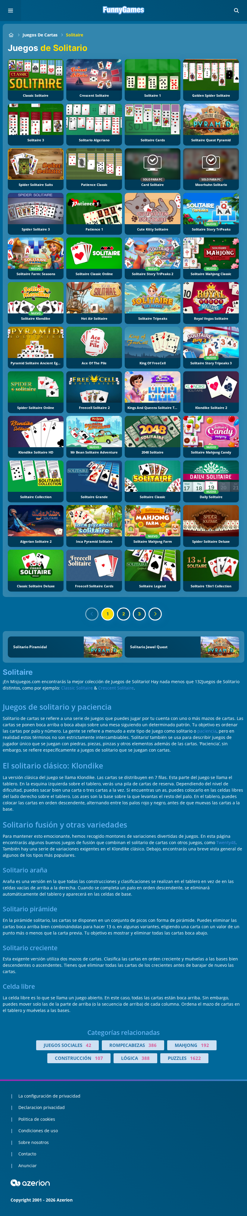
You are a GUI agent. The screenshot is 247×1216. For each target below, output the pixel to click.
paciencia (207, 731)
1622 (195, 1058)
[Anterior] (91, 614)
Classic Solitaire (77, 688)
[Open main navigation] (10, 10)
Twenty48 (226, 842)
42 (88, 1045)
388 (146, 1058)
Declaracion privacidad (41, 1107)
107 (99, 1058)
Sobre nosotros (33, 1142)
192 (205, 1045)
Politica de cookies (36, 1119)
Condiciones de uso (38, 1130)
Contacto (27, 1154)
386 (153, 1045)
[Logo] (123, 10)
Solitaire (74, 35)
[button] (236, 10)
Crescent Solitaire (116, 688)
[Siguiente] (155, 614)
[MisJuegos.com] (11, 35)
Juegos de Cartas (40, 35)
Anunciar (27, 1165)
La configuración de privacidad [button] (49, 1096)
